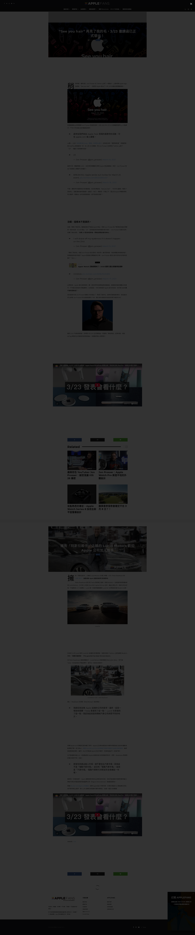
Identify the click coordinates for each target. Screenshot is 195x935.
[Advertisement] (97, 467)
